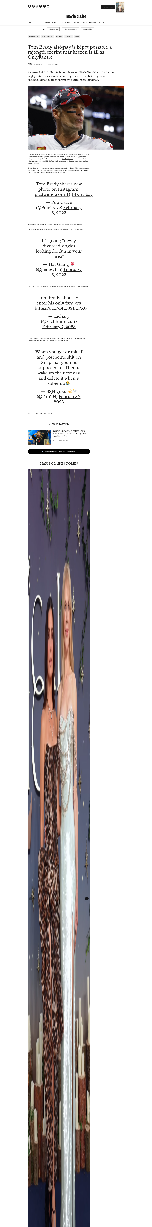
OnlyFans (52, 286)
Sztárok (55, 22)
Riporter (76, 22)
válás (77, 36)
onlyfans (59, 36)
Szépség (68, 22)
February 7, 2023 (59, 326)
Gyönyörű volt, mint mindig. (60, 440)
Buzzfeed (36, 413)
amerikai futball (34, 36)
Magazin (47, 22)
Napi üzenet (93, 22)
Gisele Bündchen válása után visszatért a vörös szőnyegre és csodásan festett (70, 434)
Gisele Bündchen (47, 36)
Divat (61, 22)
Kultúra (101, 22)
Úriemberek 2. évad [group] (70, 29)
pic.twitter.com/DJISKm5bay (64, 194)
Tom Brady (68, 36)
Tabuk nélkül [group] (87, 29)
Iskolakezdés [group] (53, 29)
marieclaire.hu (38, 64)
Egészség (84, 22)
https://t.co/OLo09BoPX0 (61, 308)
